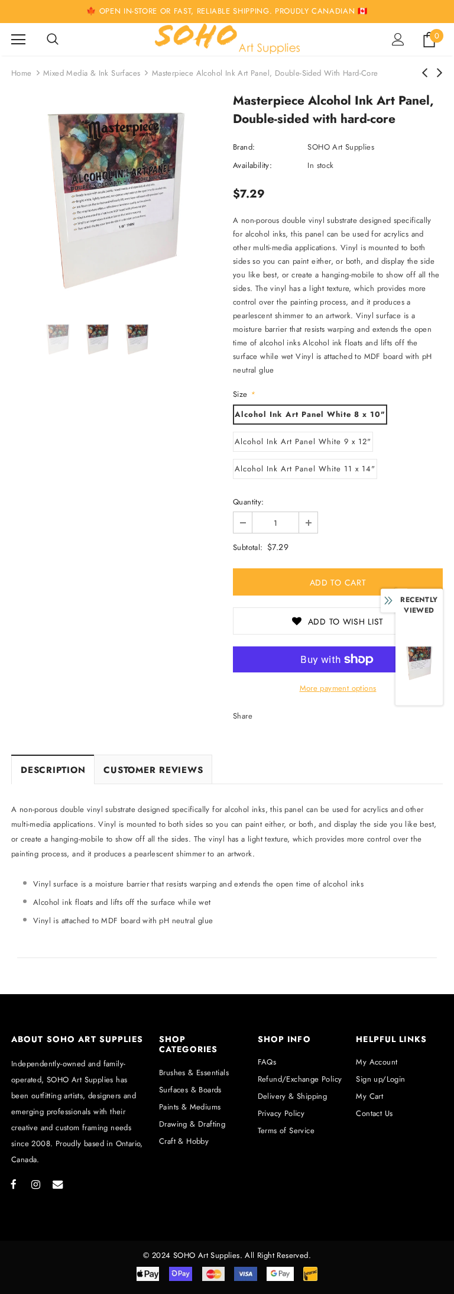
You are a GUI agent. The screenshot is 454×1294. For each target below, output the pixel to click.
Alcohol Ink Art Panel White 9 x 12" (303, 441)
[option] (116, 201)
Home (21, 73)
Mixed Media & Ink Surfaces (91, 73)
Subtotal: (248, 547)
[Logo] (227, 39)
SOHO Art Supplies (340, 147)
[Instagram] (35, 1184)
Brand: (244, 147)
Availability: (252, 165)
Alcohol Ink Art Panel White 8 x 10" (310, 414)
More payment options (338, 688)
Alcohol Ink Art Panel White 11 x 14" (305, 468)
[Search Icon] (53, 40)
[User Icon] (398, 39)
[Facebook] (13, 1184)
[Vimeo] (57, 1184)
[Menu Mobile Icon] (18, 40)
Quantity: (248, 501)
